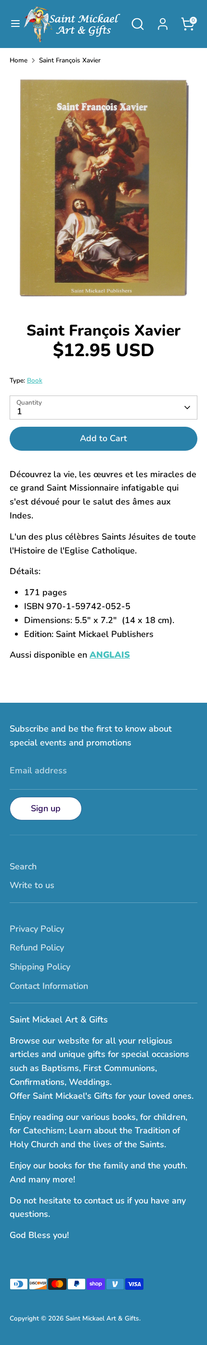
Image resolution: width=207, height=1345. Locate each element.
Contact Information (49, 986)
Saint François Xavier (70, 60)
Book (34, 380)
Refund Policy (37, 947)
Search (23, 866)
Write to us (32, 885)
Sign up (46, 808)
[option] (103, 190)
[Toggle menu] (11, 24)
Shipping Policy (40, 967)
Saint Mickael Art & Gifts (102, 1318)
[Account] (162, 21)
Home (18, 60)
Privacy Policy (37, 929)
